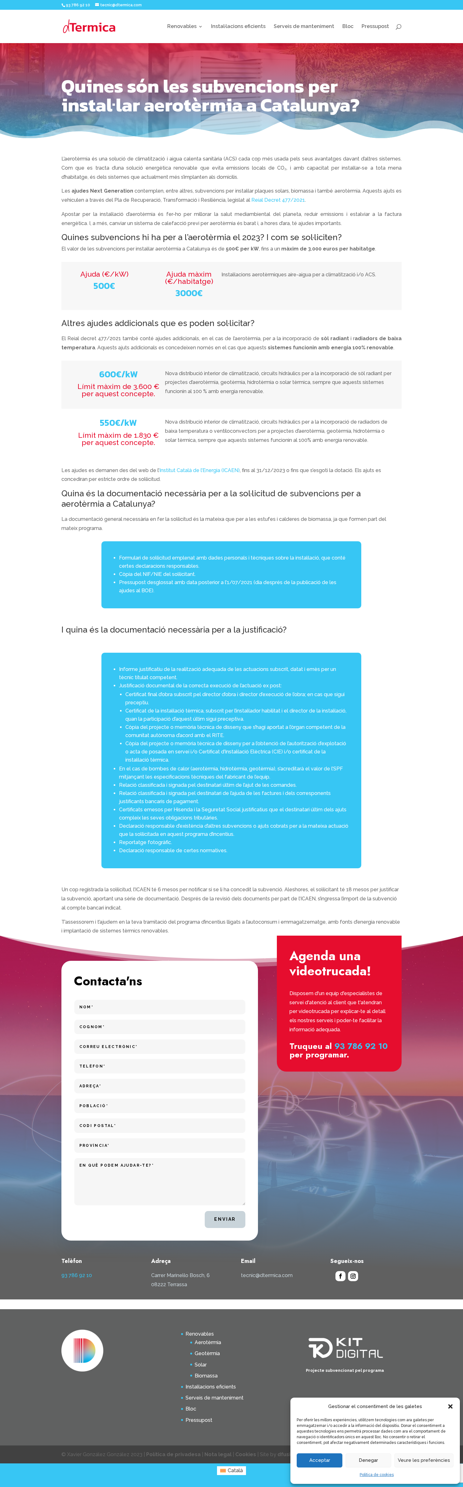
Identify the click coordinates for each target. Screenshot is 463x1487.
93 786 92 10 (361, 1046)
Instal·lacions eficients (238, 26)
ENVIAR (225, 1219)
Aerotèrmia (208, 1342)
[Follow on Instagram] (353, 1276)
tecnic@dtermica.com (267, 1275)
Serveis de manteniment (304, 26)
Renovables (182, 26)
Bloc (347, 26)
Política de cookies (377, 1475)
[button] (450, 1406)
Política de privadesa (174, 1454)
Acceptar (319, 1460)
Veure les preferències (424, 1460)
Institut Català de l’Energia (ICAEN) (199, 470)
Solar (201, 1365)
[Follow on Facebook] (340, 1276)
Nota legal (218, 1454)
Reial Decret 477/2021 (278, 200)
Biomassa (206, 1376)
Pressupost (375, 26)
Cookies (245, 1454)
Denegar (368, 1460)
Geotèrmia (207, 1353)
